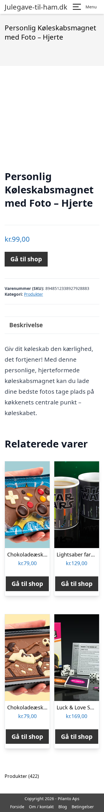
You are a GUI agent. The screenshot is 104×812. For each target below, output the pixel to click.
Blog (62, 806)
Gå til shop (26, 259)
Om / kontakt (41, 806)
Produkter (33, 294)
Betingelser (83, 806)
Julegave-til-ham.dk (36, 7)
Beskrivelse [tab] (26, 325)
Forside (17, 806)
